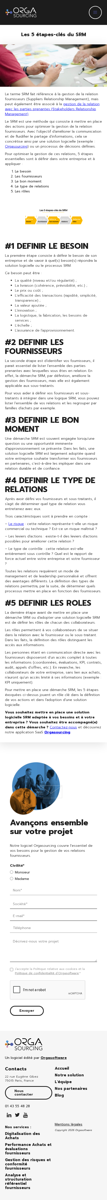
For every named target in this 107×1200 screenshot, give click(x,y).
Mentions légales (68, 1124)
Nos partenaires (71, 1089)
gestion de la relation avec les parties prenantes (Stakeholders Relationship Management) (52, 109)
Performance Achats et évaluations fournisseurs (28, 1149)
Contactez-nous (63, 727)
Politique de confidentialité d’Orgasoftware (47, 973)
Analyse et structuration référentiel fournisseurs (18, 1181)
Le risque (16, 523)
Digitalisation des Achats (22, 1136)
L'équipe (63, 1082)
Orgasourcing (16, 146)
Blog (59, 1095)
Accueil (62, 1068)
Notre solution (69, 1075)
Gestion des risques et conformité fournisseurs (28, 1164)
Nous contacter (23, 1092)
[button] (95, 12)
